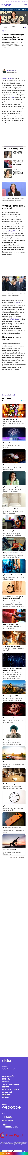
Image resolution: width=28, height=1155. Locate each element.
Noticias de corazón (10, 1090)
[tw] (6, 1108)
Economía (6, 1079)
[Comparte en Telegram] (10, 399)
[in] (14, 1108)
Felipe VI (12, 231)
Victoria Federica (7, 78)
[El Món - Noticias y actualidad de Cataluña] (5, 7)
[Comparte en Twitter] (3, 399)
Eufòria (7, 1)
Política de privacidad (8, 1069)
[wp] (19, 1108)
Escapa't (5, 1087)
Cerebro (24, 1)
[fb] (3, 1108)
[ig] (9, 1108)
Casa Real (13, 31)
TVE (11, 1)
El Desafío (12, 97)
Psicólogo (15, 1)
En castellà (7, 1092)
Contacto (5, 1066)
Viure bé (5, 1082)
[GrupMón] (14, 1153)
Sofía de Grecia (14, 319)
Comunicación (8, 1076)
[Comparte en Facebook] (5, 399)
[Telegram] (11, 1108)
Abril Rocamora (11, 70)
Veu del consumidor (10, 1084)
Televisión (6, 1095)
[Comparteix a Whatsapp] (8, 399)
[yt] (17, 1108)
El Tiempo (6, 1097)
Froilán (18, 302)
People (7, 31)
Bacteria (19, 1)
